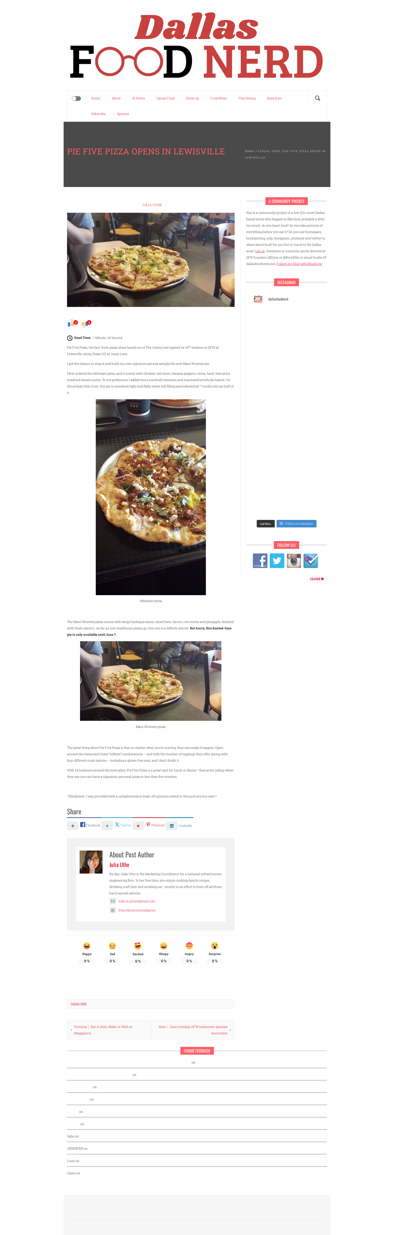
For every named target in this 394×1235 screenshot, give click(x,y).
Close (315, 579)
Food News (218, 98)
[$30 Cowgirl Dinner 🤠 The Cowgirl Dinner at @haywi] (268, 486)
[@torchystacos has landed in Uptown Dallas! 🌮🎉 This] (304, 423)
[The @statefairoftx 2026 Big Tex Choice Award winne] (268, 340)
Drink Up (192, 98)
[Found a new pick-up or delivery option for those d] (304, 361)
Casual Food (165, 98)
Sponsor (123, 114)
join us (260, 251)
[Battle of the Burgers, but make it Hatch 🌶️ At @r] (304, 340)
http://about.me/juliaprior (137, 910)
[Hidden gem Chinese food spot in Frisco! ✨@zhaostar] (268, 506)
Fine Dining (247, 98)
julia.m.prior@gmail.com (137, 901)
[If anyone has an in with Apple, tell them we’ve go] (268, 465)
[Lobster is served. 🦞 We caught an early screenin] (304, 402)
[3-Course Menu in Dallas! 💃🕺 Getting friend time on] (268, 319)
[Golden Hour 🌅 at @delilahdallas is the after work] (304, 506)
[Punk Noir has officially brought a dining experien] (268, 382)
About (116, 98)
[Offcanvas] (76, 98)
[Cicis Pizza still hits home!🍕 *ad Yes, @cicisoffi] (304, 319)
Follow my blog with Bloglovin (299, 264)
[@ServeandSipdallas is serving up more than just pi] (268, 402)
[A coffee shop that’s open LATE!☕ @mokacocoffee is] (304, 486)
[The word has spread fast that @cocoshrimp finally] (304, 444)
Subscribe (98, 114)
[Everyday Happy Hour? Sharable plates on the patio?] (268, 423)
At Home (138, 98)
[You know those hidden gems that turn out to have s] (268, 444)
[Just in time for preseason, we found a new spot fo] (304, 382)
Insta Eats (274, 98)
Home (95, 98)
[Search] (317, 98)
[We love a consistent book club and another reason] (304, 465)
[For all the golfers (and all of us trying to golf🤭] (268, 361)
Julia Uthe (152, 205)
